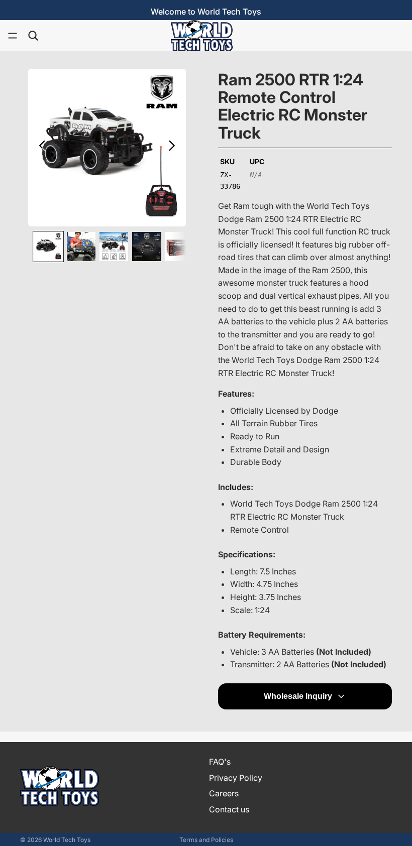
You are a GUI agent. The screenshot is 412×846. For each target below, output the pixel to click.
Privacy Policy (235, 777)
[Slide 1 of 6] (48, 246)
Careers (224, 793)
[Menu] (12, 35)
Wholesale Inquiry (298, 696)
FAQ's (220, 762)
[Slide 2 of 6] (81, 246)
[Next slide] (174, 148)
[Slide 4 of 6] (146, 246)
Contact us (229, 809)
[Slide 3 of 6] (113, 246)
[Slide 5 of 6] (179, 246)
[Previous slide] (39, 148)
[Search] (33, 36)
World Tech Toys (66, 839)
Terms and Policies (206, 839)
